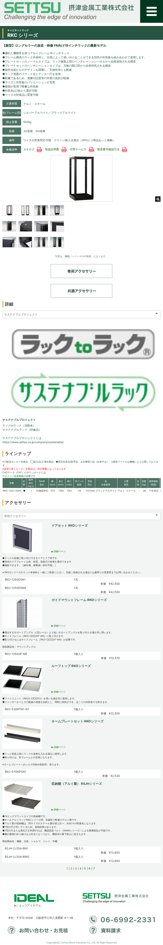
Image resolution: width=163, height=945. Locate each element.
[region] (33, 229)
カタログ (29, 149)
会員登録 (18, 475)
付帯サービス (78, 149)
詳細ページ (59, 551)
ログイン (7, 475)
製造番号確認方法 (108, 149)
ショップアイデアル (28, 905)
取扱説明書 (52, 149)
